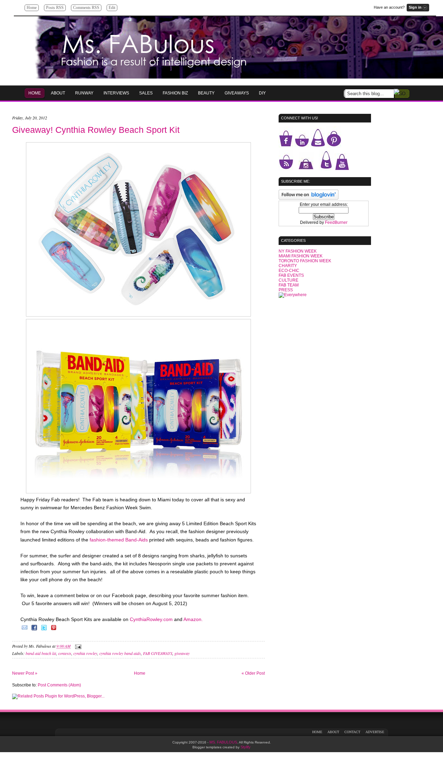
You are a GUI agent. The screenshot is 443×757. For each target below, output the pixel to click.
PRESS (286, 290)
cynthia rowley (85, 653)
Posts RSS (55, 7)
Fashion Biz (175, 93)
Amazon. (192, 619)
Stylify (246, 747)
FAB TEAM (289, 285)
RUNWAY (84, 93)
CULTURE (288, 280)
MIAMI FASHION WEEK (301, 256)
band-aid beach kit (41, 653)
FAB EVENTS (291, 275)
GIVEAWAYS (237, 93)
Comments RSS (86, 7)
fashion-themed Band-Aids (119, 539)
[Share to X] (44, 630)
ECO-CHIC (289, 270)
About (58, 93)
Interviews (116, 93)
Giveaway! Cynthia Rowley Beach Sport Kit (96, 130)
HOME (34, 93)
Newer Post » (24, 673)
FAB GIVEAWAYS (157, 653)
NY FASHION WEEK (298, 251)
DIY (262, 93)
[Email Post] (77, 646)
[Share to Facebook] (34, 630)
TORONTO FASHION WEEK (305, 260)
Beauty (206, 93)
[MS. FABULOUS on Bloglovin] (308, 198)
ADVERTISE (374, 732)
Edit (112, 7)
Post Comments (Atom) (59, 685)
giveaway (182, 653)
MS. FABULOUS (223, 742)
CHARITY (288, 265)
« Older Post (253, 673)
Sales (146, 93)
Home (32, 7)
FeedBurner (336, 222)
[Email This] (24, 630)
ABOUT (333, 732)
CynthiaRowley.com (152, 619)
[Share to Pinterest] (53, 630)
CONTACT (352, 732)
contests (64, 653)
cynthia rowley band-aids (120, 653)
